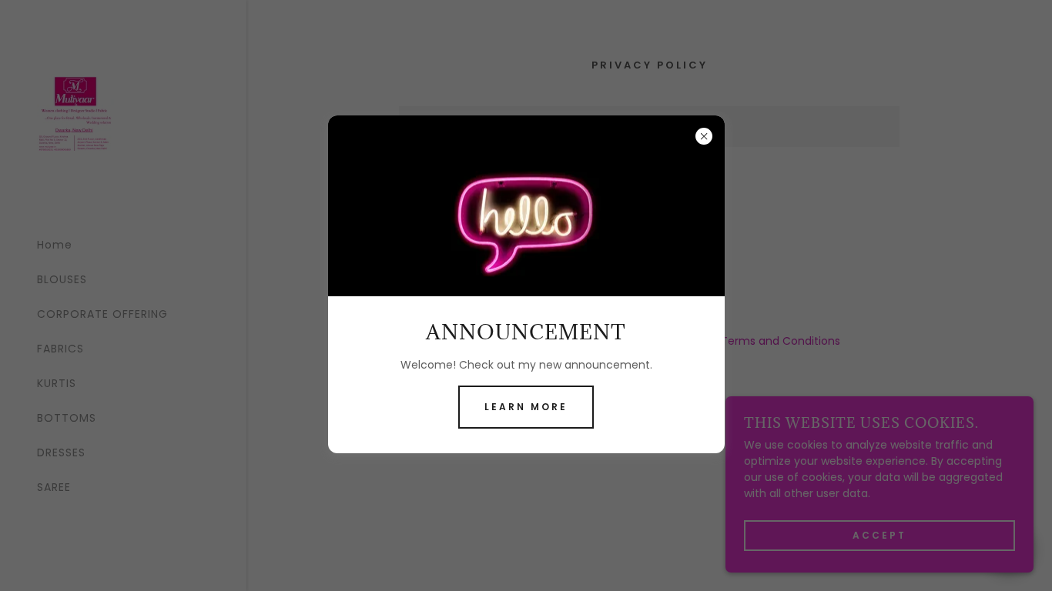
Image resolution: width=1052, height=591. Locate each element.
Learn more (526, 406)
